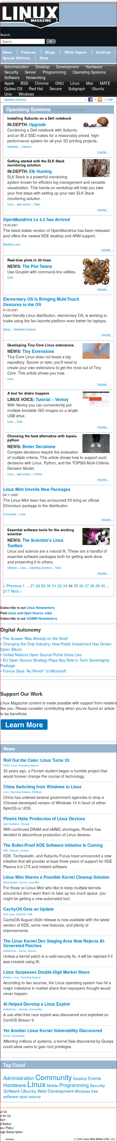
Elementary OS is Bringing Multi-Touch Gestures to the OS (41, 301)
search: (5, 34)
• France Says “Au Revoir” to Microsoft (33, 671)
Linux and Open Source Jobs (30, 613)
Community (9, 514)
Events (94, 1078)
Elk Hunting (40, 171)
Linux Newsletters (41, 607)
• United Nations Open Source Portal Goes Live (41, 654)
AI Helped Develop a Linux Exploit (36, 1004)
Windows (26, 94)
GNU (10, 278)
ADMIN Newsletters (42, 618)
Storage (25, 823)
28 (38, 585)
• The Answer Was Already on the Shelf (34, 638)
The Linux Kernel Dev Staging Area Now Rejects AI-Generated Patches (54, 943)
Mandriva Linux (11, 244)
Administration (10, 882)
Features (28, 52)
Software (12, 77)
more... (103, 152)
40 (103, 585)
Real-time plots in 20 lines (29, 260)
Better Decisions (39, 446)
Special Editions (16, 57)
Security (32, 950)
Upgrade (37, 124)
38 (92, 585)
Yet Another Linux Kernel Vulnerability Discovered (52, 1030)
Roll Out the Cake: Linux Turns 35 (36, 760)
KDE (5, 850)
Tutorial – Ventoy (52, 399)
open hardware (11, 823)
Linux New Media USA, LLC (99, 1139)
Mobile (52, 1085)
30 (49, 585)
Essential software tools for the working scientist (40, 531)
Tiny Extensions (38, 351)
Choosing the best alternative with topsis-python (42, 438)
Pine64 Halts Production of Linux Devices (44, 819)
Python (38, 474)
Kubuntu (14, 850)
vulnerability (35, 1009)
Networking (35, 77)
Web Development (55, 1091)
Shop (43, 57)
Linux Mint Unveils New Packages (36, 489)
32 (59, 585)
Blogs (50, 52)
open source (23, 204)
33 (65, 585)
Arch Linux (8, 914)
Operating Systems (89, 72)
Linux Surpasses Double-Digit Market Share (46, 972)
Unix (8, 94)
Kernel (23, 882)
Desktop (12, 568)
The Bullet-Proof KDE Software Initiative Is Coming (53, 845)
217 (6, 591)
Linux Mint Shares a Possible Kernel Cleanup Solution (56, 877)
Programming (54, 72)
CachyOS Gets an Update (28, 909)
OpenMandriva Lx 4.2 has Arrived (36, 219)
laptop (6, 329)
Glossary (10, 1139)
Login (110, 99)
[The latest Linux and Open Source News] (99, 99)
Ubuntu (98, 88)
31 (54, 585)
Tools (37, 204)
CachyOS (21, 914)
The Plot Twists (37, 266)
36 (81, 585)
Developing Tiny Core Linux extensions (40, 345)
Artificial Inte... (10, 950)
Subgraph (76, 88)
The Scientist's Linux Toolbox (35, 543)
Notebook (12, 147)
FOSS (6, 765)
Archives (103, 52)
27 (32, 585)
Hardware (14, 1085)
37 (87, 585)
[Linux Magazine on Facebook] (90, 99)
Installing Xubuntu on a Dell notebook (39, 118)
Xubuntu (26, 147)
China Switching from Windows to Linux (42, 787)
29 (43, 585)
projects (24, 850)
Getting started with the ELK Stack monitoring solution (35, 163)
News (7, 52)
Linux (10, 204)
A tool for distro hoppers (28, 393)
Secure (56, 88)
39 (98, 585)
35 (76, 585)
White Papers (75, 52)
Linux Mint (34, 882)
